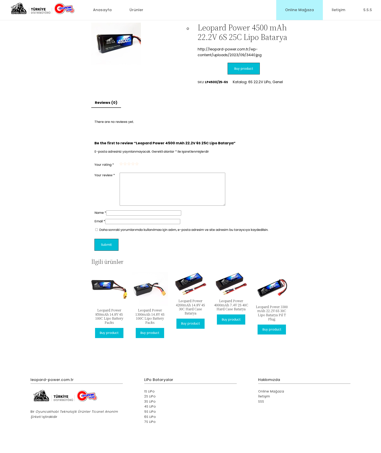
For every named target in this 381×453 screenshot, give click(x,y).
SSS (261, 401)
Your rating (104, 164)
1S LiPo (149, 391)
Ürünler (136, 9)
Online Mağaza (299, 9)
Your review (104, 175)
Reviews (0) (106, 102)
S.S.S (367, 9)
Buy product (243, 68)
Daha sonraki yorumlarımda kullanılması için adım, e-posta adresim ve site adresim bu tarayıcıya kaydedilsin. (183, 229)
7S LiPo (150, 421)
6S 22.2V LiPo (259, 81)
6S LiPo (150, 416)
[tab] (106, 103)
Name (100, 212)
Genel (277, 81)
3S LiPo (150, 401)
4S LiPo (150, 406)
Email (99, 221)
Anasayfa (102, 9)
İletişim (338, 9)
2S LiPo (150, 396)
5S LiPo (150, 411)
